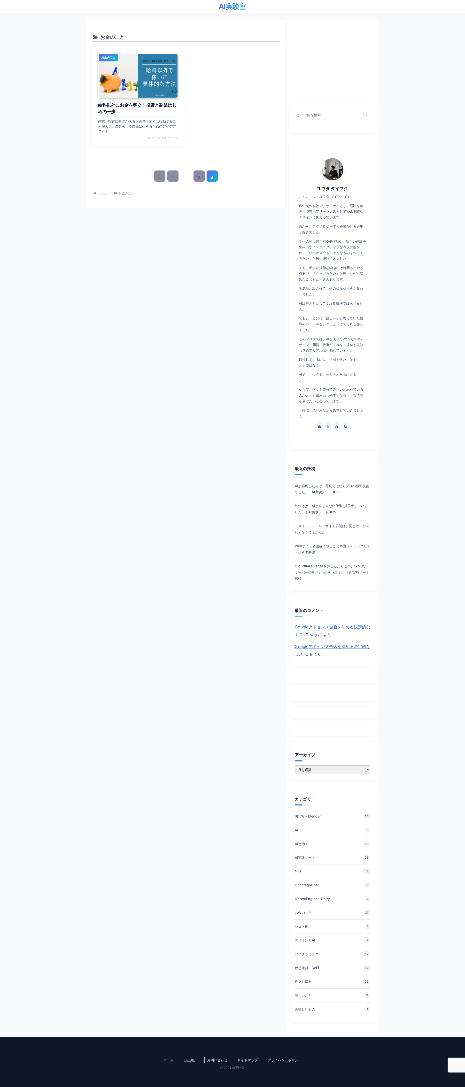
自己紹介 (190, 1060)
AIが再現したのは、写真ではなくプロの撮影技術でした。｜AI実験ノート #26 (332, 489)
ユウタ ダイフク (332, 188)
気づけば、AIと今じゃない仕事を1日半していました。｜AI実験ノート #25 (331, 509)
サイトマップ (247, 1060)
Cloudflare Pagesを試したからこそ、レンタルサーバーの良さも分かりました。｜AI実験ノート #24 (332, 572)
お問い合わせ (217, 1060)
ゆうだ (316, 634)
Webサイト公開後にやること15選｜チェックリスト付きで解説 (332, 549)
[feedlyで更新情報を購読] (337, 426)
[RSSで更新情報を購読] (346, 426)
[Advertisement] (332, 59)
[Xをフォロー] (328, 426)
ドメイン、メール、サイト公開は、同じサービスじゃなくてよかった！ (332, 529)
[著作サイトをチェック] (319, 426)
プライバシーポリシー (285, 1060)
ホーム (168, 1060)
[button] (365, 114)
